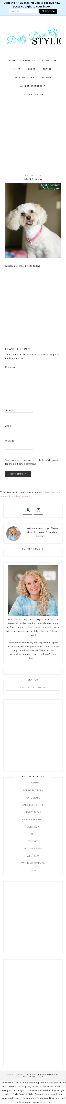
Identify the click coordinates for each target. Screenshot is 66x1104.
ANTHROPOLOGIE (33, 804)
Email (8, 425)
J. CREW (33, 783)
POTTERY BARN (33, 848)
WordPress (29, 1076)
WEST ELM (33, 855)
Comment (11, 367)
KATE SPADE (33, 797)
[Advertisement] (33, 134)
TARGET (33, 841)
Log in (40, 1076)
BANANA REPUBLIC (33, 819)
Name (9, 410)
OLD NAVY (33, 826)
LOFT (33, 834)
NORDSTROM (33, 812)
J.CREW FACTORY (33, 790)
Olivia (30, 1075)
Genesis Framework (47, 1075)
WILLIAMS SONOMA (33, 863)
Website (9, 440)
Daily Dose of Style (33, 36)
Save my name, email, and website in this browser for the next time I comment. (31, 462)
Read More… (42, 536)
